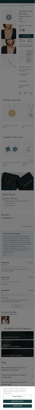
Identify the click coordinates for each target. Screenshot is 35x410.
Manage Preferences (17, 396)
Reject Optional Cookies (17, 401)
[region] (17, 397)
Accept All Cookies (17, 406)
